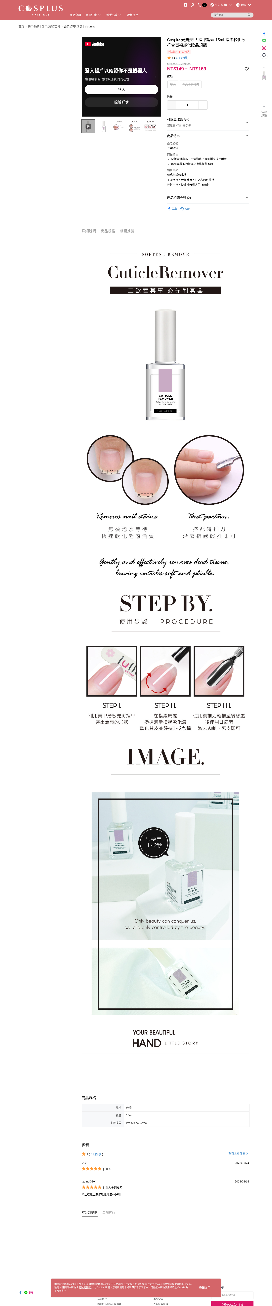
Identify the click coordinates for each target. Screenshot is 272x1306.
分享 (174, 208)
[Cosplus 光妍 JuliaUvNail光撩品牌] (41, 10)
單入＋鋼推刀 (190, 84)
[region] (121, 77)
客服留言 (158, 1299)
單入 (173, 84)
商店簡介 (102, 1299)
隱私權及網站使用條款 (109, 1304)
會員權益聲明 (161, 1304)
